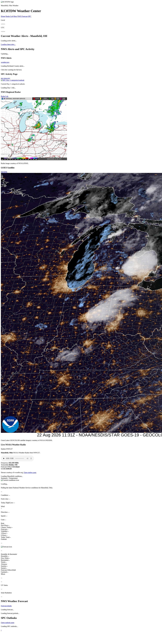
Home (3, 16)
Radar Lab (9, 16)
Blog (15, 16)
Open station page (30, 472)
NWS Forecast (22, 16)
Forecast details (6, 606)
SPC (29, 16)
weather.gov (5, 62)
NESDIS (4, 172)
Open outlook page (7, 623)
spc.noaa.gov (5, 78)
